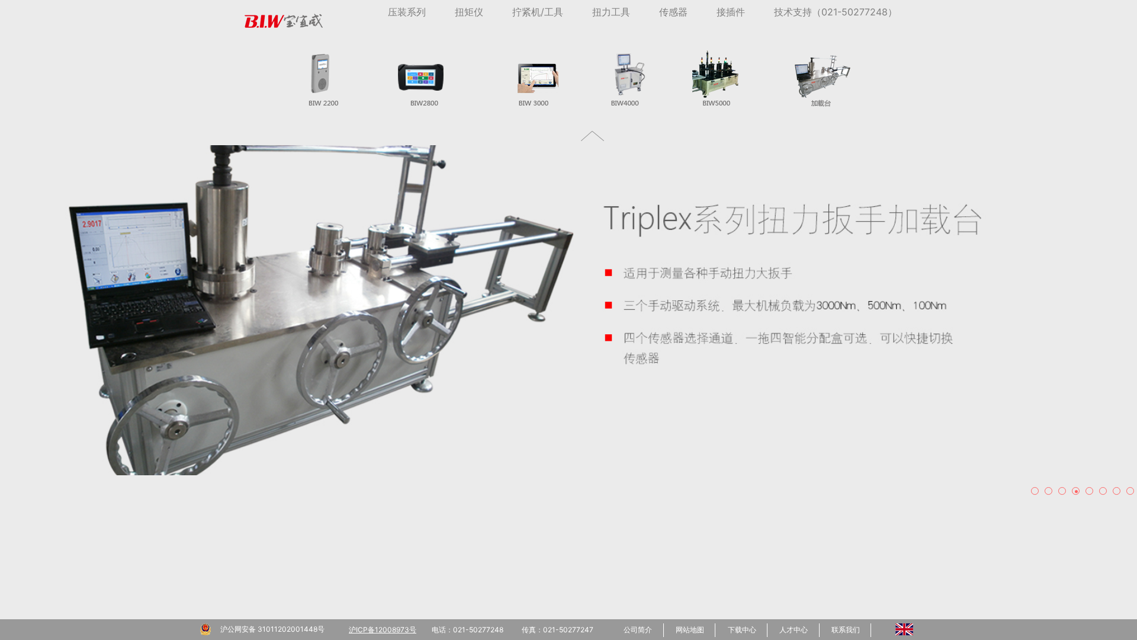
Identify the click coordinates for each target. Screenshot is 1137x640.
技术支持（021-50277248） (835, 12)
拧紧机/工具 (537, 12)
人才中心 (793, 629)
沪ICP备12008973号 (382, 629)
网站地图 (690, 629)
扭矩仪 (469, 12)
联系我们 (845, 629)
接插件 (731, 12)
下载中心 (742, 629)
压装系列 (407, 12)
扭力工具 (611, 12)
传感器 (673, 12)
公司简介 (638, 629)
